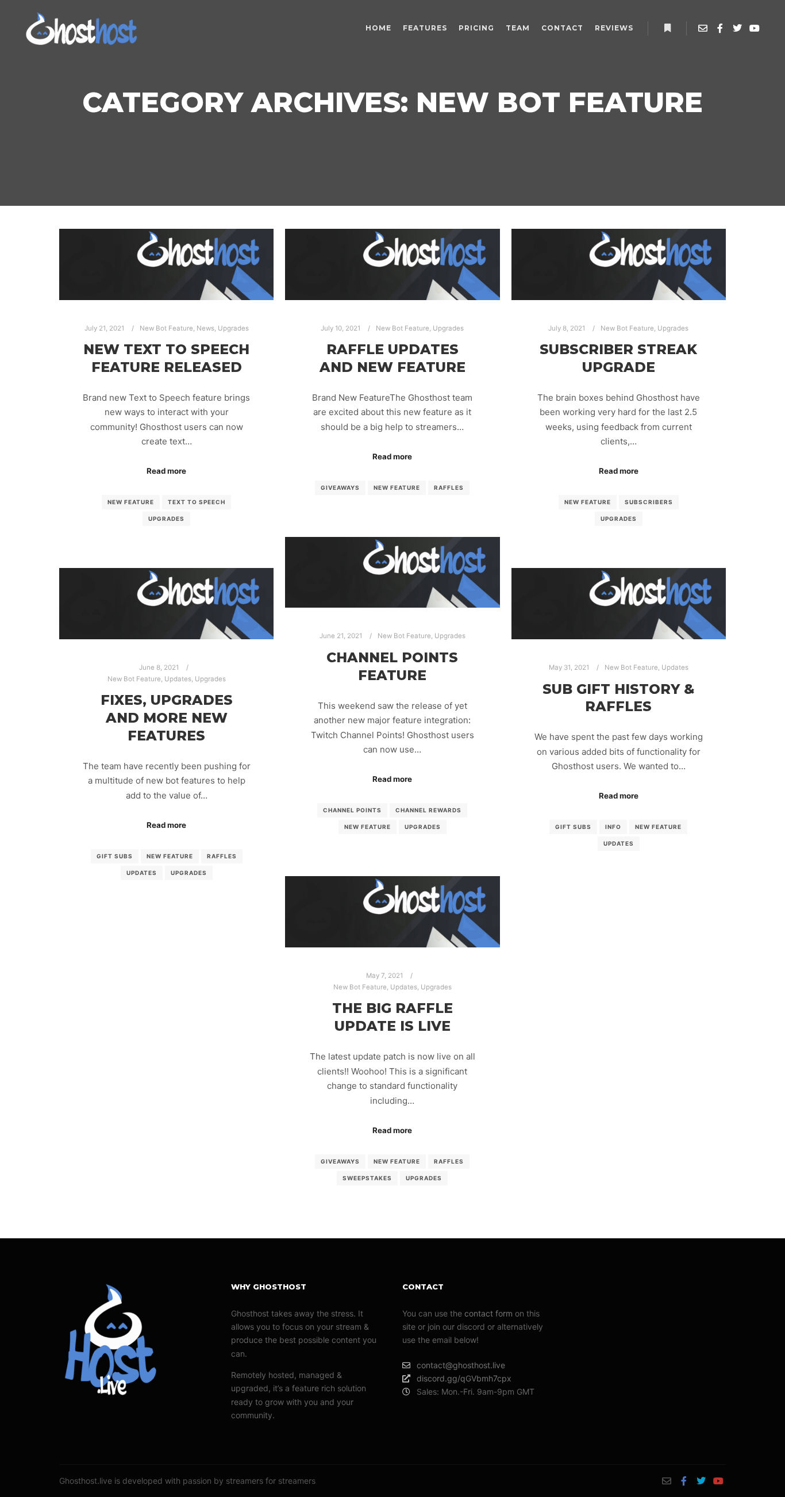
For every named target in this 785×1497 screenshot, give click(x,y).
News (205, 328)
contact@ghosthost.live (461, 1365)
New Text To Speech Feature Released (166, 358)
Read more (166, 470)
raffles (449, 487)
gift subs (115, 856)
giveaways (340, 487)
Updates (177, 679)
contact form (488, 1313)
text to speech (196, 501)
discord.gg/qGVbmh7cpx (464, 1378)
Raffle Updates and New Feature (392, 358)
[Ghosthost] (80, 28)
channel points (352, 810)
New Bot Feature (166, 328)
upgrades (166, 518)
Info (613, 826)
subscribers (649, 501)
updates (141, 872)
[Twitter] (737, 28)
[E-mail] (702, 28)
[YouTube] (754, 28)
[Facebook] (720, 28)
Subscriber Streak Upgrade (618, 358)
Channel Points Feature (392, 666)
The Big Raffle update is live (392, 1017)
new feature (130, 501)
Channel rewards (428, 810)
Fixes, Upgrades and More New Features (167, 717)
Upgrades (233, 328)
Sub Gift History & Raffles (618, 698)
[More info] (667, 28)
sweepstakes (367, 1177)
